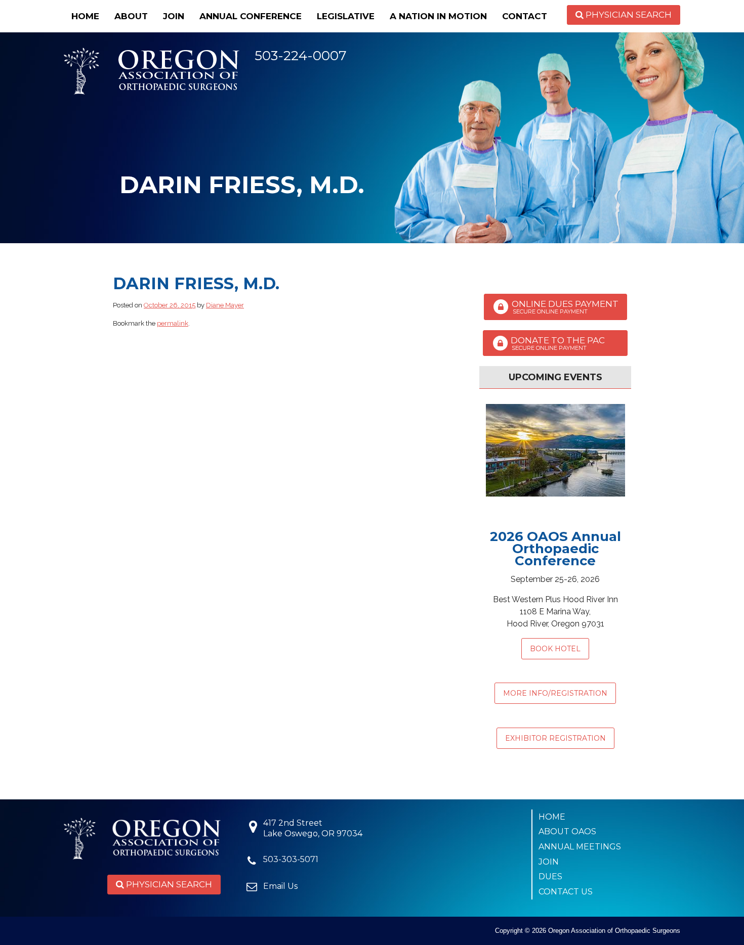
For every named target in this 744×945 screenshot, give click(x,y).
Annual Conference (250, 16)
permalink (172, 323)
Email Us (280, 886)
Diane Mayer (225, 305)
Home (85, 16)
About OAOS (567, 831)
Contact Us (566, 891)
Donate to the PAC (564, 343)
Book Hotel (555, 648)
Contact (524, 16)
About (131, 16)
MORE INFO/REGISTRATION (555, 693)
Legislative (346, 16)
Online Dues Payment (564, 307)
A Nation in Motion (438, 16)
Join (173, 16)
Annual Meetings (580, 846)
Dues (550, 876)
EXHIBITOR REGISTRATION (555, 738)
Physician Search (628, 15)
